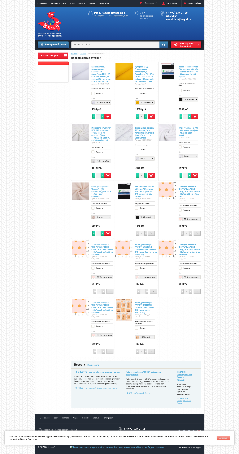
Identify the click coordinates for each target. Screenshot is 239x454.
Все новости (93, 365)
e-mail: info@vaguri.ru (178, 19)
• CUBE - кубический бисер (138, 393)
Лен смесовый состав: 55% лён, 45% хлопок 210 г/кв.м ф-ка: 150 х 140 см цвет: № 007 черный (144, 191)
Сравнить (99, 93)
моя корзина (184, 44)
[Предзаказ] (151, 233)
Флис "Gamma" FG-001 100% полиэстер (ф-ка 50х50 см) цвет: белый (188, 132)
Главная (74, 54)
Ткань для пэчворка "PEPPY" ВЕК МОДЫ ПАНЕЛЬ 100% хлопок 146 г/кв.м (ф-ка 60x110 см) (144, 307)
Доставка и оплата (58, 3)
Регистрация (104, 3)
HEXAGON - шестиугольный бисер (184, 400)
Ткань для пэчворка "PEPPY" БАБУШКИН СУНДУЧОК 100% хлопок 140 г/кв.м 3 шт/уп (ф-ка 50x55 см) (146, 249)
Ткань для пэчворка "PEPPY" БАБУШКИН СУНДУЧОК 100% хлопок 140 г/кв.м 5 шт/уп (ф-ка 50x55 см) (102, 307)
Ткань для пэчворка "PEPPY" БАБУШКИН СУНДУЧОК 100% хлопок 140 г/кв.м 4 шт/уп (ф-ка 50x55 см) (189, 249)
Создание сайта (185, 447)
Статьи (92, 3)
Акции (72, 3)
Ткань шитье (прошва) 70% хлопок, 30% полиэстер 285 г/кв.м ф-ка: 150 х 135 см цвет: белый (144, 133)
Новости (81, 3)
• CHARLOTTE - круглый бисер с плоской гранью (97, 372)
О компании (42, 3)
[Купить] (107, 116)
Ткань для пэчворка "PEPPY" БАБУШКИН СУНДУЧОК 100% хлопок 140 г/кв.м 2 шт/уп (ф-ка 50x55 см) (102, 249)
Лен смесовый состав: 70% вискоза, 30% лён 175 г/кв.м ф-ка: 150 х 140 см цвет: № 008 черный (188, 72)
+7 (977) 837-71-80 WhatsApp (177, 14)
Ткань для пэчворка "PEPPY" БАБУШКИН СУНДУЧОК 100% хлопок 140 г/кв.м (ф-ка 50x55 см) (189, 191)
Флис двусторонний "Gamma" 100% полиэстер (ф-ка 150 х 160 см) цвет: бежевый (101, 191)
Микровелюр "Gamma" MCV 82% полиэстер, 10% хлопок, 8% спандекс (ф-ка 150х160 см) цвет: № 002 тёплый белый (101, 134)
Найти (163, 44)
